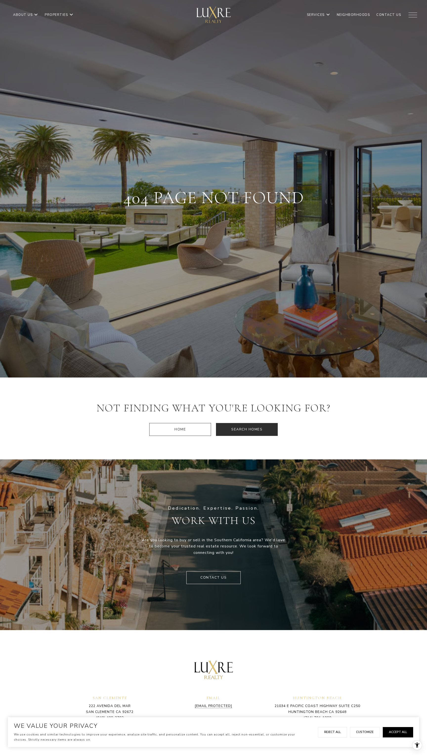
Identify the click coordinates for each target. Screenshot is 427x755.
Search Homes (246, 429)
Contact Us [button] (213, 577)
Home (180, 429)
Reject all (332, 732)
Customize (365, 732)
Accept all (398, 732)
